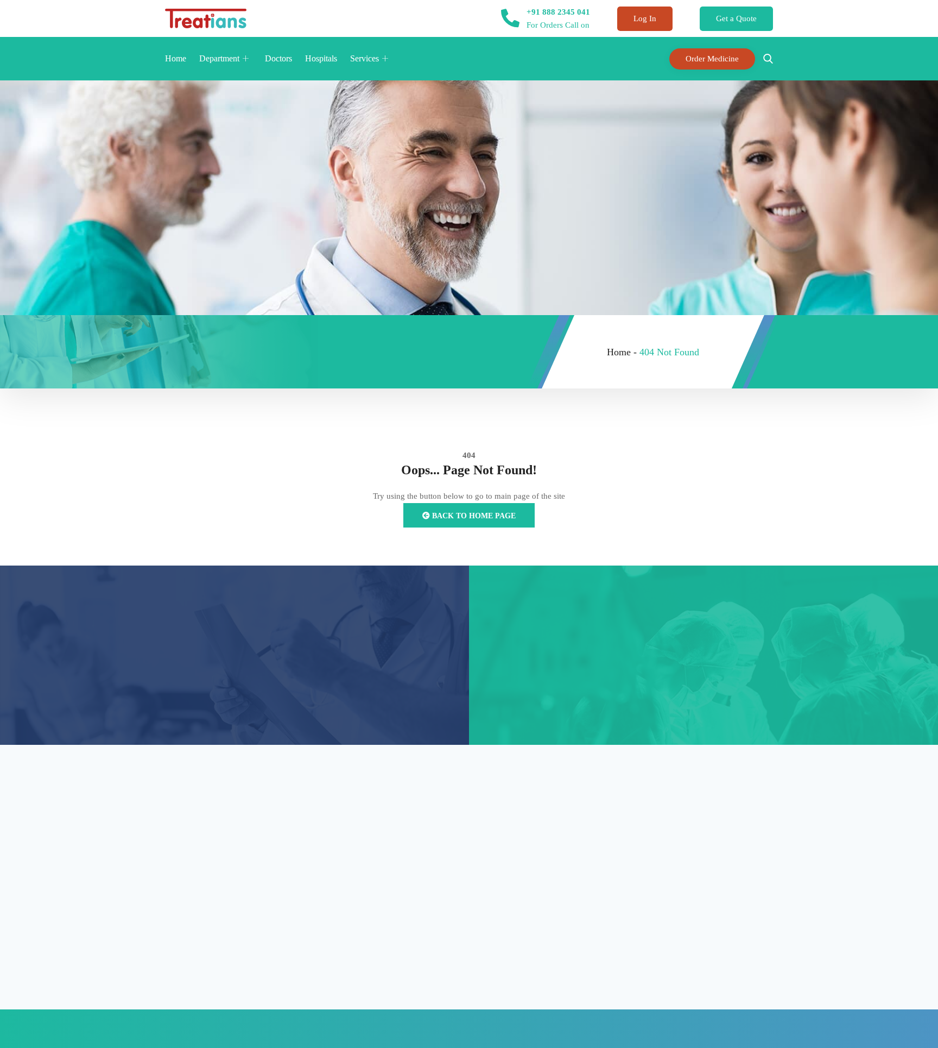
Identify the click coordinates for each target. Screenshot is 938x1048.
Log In (644, 18)
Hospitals (321, 58)
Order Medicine (712, 58)
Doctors (278, 58)
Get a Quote (736, 18)
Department (219, 58)
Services (364, 58)
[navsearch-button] (765, 59)
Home (175, 58)
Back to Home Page (473, 516)
